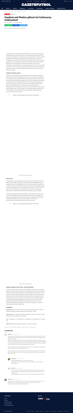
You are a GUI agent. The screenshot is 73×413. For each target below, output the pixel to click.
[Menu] (2, 8)
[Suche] (70, 1)
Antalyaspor (7, 327)
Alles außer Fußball (36, 1)
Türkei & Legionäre (50, 8)
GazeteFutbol (66, 411)
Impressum (6, 400)
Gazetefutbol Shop (43, 1)
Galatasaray (31, 8)
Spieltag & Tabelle (29, 1)
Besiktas (15, 8)
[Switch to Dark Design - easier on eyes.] (69, 1)
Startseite (5, 11)
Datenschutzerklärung (8, 401)
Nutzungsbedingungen (8, 403)
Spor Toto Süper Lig (32, 327)
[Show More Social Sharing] (29, 25)
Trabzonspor (40, 8)
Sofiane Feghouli (25, 327)
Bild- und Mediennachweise (9, 405)
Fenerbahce (22, 8)
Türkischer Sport (61, 8)
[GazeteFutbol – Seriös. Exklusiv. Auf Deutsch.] (36, 4)
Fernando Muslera (13, 327)
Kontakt (5, 398)
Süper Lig (8, 8)
